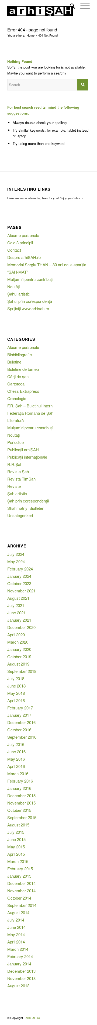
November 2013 (21, 978)
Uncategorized (20, 515)
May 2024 (16, 561)
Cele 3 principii (20, 242)
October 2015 (19, 810)
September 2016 (21, 737)
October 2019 (19, 656)
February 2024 (20, 569)
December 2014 (21, 883)
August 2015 (18, 825)
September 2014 (21, 905)
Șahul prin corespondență (29, 301)
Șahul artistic (18, 294)
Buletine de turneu (23, 369)
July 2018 (15, 678)
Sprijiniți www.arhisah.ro (28, 308)
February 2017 (20, 708)
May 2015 (16, 846)
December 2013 (21, 971)
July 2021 (15, 605)
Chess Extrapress (23, 391)
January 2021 (19, 620)
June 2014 (16, 927)
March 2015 (17, 861)
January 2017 (19, 715)
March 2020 (17, 642)
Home (30, 35)
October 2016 (19, 729)
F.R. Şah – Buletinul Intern (30, 405)
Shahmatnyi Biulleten (25, 508)
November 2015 (21, 803)
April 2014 (16, 942)
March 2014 (17, 949)
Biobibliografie (19, 354)
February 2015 (20, 868)
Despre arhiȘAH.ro (24, 257)
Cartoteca (16, 384)
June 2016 (16, 751)
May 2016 (16, 759)
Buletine (14, 362)
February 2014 (20, 956)
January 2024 (19, 576)
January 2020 (19, 649)
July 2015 (15, 832)
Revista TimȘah (21, 479)
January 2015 (19, 876)
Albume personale (23, 235)
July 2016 (15, 744)
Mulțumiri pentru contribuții (30, 279)
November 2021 (21, 590)
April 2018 (16, 700)
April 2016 (16, 766)
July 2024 (15, 554)
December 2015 (21, 795)
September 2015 (21, 817)
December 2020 (21, 627)
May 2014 (16, 934)
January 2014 (19, 963)
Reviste (14, 486)
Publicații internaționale (27, 457)
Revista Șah (18, 471)
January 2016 (19, 788)
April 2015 (16, 854)
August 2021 (18, 598)
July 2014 (15, 920)
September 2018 (21, 671)
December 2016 (21, 722)
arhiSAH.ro (33, 1018)
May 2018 (16, 693)
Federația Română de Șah (30, 413)
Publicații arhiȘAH (23, 449)
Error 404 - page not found (32, 30)
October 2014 (19, 898)
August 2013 (18, 985)
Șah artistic (17, 493)
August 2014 (18, 912)
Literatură (15, 420)
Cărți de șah (18, 376)
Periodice (15, 442)
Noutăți (13, 286)
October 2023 (19, 583)
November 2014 (21, 890)
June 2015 (16, 839)
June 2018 (16, 686)
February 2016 (20, 781)
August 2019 (18, 664)
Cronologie (16, 398)
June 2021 (16, 612)
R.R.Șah (14, 464)
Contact (14, 250)
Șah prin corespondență (28, 501)
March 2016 (17, 773)
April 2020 (16, 634)
